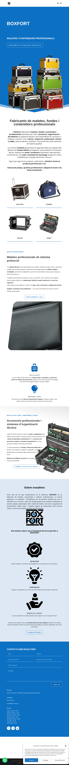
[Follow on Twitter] (13, 728)
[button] (65, 746)
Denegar (45, 760)
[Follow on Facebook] (8, 728)
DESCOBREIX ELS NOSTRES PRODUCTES (25, 45)
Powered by (8, 762)
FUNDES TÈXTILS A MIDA (26, 466)
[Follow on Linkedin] (17, 728)
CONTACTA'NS (34, 632)
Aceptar (31, 760)
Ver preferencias (60, 760)
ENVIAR (56, 684)
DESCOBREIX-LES (34, 297)
